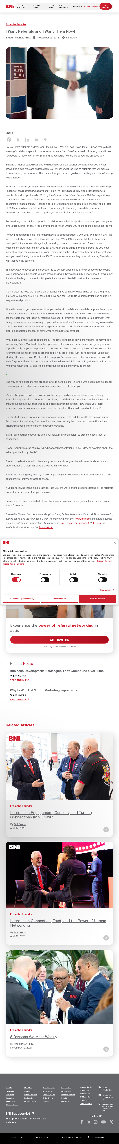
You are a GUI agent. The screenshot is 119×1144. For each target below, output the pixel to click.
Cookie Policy (16, 1137)
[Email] (36, 140)
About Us (28, 1088)
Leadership (28, 1091)
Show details (105, 590)
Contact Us (65, 1101)
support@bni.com (107, 1097)
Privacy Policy (104, 561)
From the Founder (16, 24)
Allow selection (59, 599)
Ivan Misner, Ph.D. (20, 37)
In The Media (47, 1091)
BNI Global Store (86, 1104)
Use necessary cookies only (21, 599)
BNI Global (20, 824)
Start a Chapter (66, 1091)
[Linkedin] (27, 140)
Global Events (48, 1098)
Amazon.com (46, 527)
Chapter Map (66, 1088)
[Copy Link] (45, 140)
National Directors (30, 1094)
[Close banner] (115, 542)
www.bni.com (82, 518)
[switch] (45, 579)
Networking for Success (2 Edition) (80, 522)
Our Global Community (36, 6)
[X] (18, 140)
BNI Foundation (30, 1101)
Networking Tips (49, 1094)
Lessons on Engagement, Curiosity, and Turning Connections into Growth (51, 814)
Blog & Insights (49, 1088)
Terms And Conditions (13, 564)
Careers (45, 1101)
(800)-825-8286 (92, 6)
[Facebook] (9, 140)
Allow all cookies (97, 599)
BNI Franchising (63, 6)
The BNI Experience (21, 6)
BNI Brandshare (86, 1097)
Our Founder (28, 1098)
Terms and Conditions (71, 1137)
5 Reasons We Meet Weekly (33, 1037)
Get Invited (105, 6)
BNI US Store (85, 1100)
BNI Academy (85, 1093)
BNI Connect (84, 1090)
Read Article (18, 680)
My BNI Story (52, 6)
